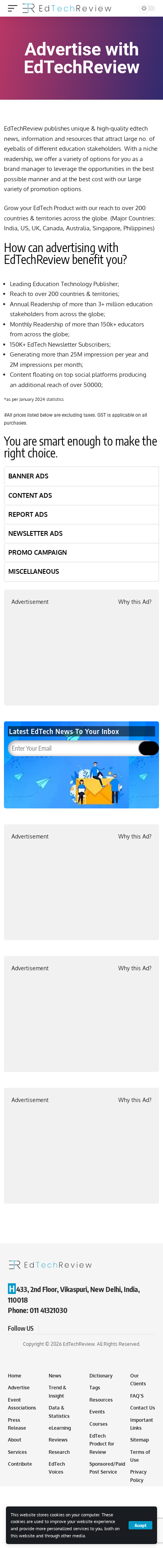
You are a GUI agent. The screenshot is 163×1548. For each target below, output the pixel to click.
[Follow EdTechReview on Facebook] (46, 1328)
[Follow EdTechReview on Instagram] (74, 1328)
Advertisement (30, 601)
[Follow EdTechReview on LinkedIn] (84, 1328)
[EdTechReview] (66, 8)
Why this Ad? (135, 601)
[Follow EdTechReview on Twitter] (55, 1328)
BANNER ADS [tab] (28, 476)
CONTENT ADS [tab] (30, 495)
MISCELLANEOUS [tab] (33, 571)
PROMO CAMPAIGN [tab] (37, 552)
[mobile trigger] (14, 8)
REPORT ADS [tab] (27, 514)
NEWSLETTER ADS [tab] (35, 533)
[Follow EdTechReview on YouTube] (65, 1328)
